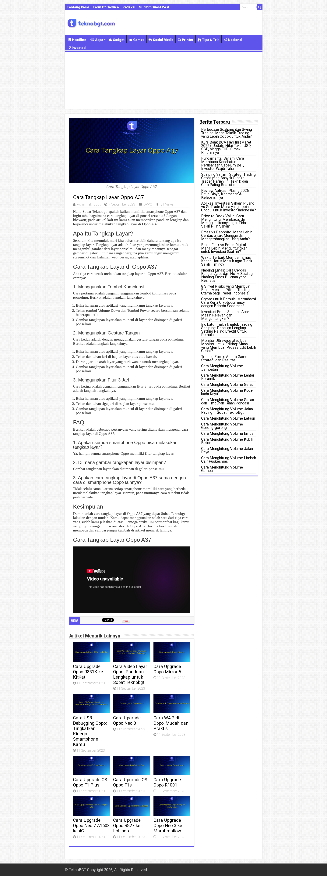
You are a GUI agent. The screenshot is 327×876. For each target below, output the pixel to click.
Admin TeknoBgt (89, 204)
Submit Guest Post (154, 7)
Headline (79, 40)
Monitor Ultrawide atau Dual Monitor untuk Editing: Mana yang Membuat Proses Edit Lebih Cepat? (228, 345)
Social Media (163, 40)
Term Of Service (106, 7)
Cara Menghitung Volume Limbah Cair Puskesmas (228, 460)
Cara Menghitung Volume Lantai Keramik (227, 377)
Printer (187, 40)
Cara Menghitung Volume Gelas (227, 384)
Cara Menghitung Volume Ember (228, 433)
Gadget (119, 40)
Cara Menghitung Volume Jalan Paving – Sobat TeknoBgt (227, 411)
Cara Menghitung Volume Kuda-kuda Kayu (227, 392)
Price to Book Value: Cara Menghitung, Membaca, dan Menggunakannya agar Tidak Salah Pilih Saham (224, 221)
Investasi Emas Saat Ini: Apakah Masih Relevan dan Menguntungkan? (227, 315)
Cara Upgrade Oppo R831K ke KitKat (88, 672)
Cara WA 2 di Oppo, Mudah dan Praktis (170, 723)
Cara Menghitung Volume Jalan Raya (227, 450)
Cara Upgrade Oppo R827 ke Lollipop (127, 826)
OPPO (147, 204)
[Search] (259, 7)
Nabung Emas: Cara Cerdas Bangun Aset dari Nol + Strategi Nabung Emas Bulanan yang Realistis (227, 275)
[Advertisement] (163, 80)
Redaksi (128, 7)
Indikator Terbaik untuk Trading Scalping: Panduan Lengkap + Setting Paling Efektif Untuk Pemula (226, 329)
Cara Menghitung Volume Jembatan (222, 368)
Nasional (235, 40)
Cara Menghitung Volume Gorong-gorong (222, 426)
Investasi (79, 48)
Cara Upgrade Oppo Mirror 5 (167, 669)
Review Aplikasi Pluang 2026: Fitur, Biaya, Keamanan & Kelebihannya (225, 194)
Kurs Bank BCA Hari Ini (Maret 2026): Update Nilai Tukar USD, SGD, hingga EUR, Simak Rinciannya (226, 147)
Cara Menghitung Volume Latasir (228, 418)
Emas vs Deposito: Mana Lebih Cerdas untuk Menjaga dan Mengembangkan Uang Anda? (226, 235)
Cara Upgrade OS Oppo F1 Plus (90, 782)
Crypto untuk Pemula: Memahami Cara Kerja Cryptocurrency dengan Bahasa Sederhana (228, 302)
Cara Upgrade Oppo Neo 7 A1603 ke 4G (91, 826)
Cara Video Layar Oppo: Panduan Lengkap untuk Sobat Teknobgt (130, 674)
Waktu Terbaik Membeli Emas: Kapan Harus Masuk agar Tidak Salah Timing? (226, 261)
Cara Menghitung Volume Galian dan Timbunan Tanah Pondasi (227, 401)
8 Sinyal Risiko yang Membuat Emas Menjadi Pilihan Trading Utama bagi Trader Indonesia (226, 289)
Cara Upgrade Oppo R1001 (167, 782)
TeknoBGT (77, 869)
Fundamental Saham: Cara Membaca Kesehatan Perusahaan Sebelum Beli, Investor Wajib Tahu (222, 163)
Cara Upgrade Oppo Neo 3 (127, 720)
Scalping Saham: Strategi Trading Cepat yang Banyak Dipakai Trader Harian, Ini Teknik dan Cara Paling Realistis (228, 179)
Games (138, 40)
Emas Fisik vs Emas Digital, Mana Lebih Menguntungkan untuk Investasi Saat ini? (224, 248)
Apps (99, 40)
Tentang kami (78, 7)
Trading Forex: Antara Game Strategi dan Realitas (224, 358)
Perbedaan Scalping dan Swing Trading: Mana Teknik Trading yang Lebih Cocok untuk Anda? (226, 133)
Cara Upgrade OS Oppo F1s (130, 782)
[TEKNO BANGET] (91, 22)
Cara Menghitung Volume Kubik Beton (227, 441)
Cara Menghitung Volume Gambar (222, 469)
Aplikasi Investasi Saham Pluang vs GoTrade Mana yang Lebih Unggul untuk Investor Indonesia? (228, 206)
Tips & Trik (211, 40)
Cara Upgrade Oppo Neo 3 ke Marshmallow (167, 826)
